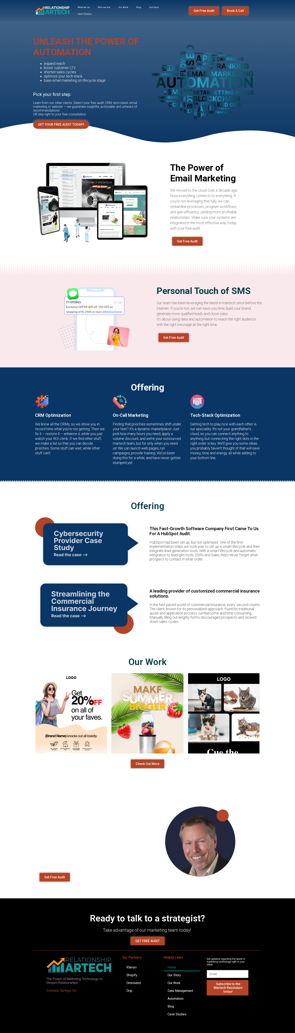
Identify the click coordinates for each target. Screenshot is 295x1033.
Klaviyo (131, 967)
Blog (138, 7)
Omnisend (133, 983)
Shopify (131, 975)
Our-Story (154, 7)
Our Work (123, 7)
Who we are (104, 7)
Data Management (180, 991)
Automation (175, 998)
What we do (84, 7)
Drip (129, 991)
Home (172, 967)
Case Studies (85, 14)
